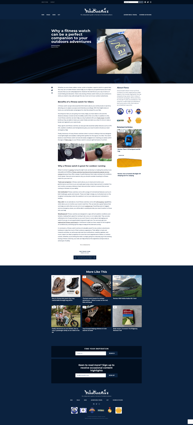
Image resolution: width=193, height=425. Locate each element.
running (71, 170)
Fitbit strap (68, 140)
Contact (52, 2)
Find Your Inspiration (96, 348)
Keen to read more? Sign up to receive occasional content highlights (96, 368)
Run (43, 15)
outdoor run (88, 206)
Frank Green (100, 118)
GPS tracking (100, 202)
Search (140, 2)
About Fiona (45, 2)
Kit (59, 15)
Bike (54, 15)
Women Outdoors (145, 15)
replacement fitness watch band (68, 222)
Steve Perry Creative (104, 418)
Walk (48, 15)
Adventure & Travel (130, 15)
